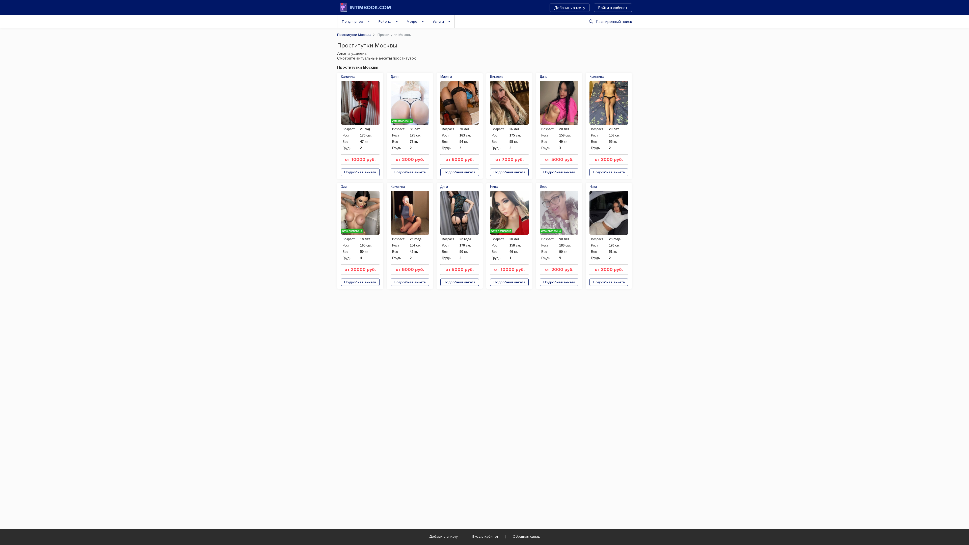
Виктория (497, 76)
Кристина (596, 76)
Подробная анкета (360, 172)
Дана (543, 76)
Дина (444, 186)
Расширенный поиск (614, 21)
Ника (593, 186)
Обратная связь (526, 536)
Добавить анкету (569, 7)
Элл (344, 186)
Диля (394, 76)
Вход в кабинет (485, 536)
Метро (412, 21)
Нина (494, 186)
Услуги (438, 21)
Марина (446, 76)
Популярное (352, 21)
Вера (543, 186)
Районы (385, 21)
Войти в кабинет (613, 7)
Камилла (348, 76)
